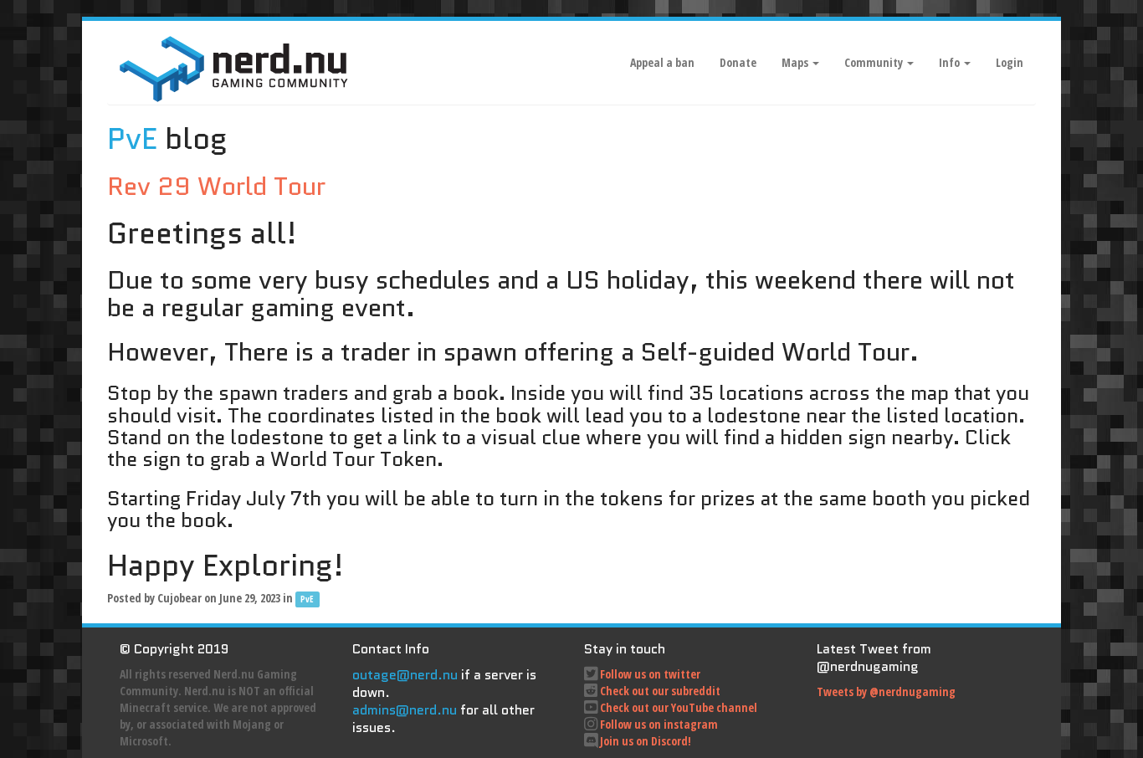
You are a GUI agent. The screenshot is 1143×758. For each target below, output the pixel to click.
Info (950, 62)
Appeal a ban (662, 62)
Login (1009, 62)
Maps (796, 62)
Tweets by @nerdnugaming (886, 691)
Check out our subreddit (660, 691)
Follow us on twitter (650, 674)
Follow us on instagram (659, 724)
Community (874, 62)
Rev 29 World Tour (216, 186)
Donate (738, 62)
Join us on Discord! (645, 741)
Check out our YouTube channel (678, 707)
